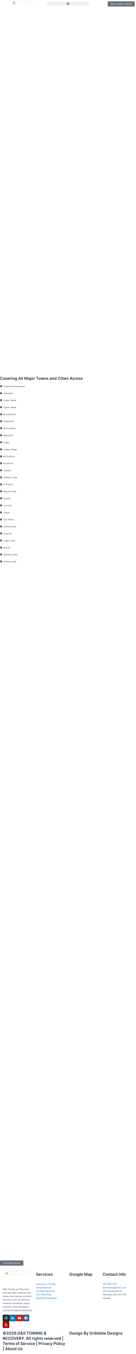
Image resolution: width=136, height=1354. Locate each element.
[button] (68, 3)
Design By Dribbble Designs (96, 1333)
